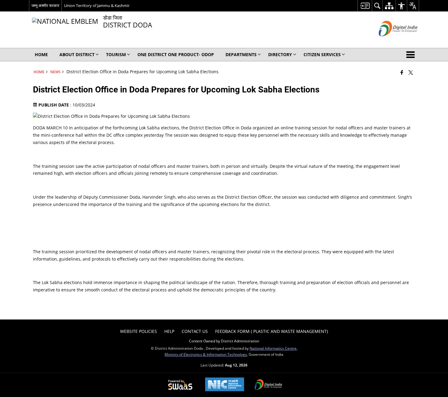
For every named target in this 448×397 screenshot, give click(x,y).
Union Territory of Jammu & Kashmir (97, 5)
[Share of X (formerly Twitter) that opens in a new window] (410, 72)
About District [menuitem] (76, 54)
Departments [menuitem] (241, 54)
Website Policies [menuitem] (138, 331)
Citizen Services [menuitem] (322, 54)
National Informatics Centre (273, 348)
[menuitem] (364, 5)
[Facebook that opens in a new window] (402, 72)
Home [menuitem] (41, 54)
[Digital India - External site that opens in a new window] (390, 41)
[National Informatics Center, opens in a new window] (225, 385)
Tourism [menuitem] (116, 54)
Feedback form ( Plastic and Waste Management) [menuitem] (271, 331)
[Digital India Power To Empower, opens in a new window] (268, 385)
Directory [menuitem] (280, 54)
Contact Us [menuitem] (195, 331)
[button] (411, 54)
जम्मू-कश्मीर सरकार (45, 5)
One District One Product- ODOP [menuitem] (175, 54)
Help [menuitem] (169, 331)
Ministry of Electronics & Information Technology (206, 354)
